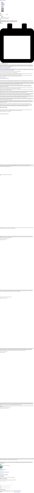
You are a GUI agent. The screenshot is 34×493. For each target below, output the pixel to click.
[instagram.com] (2, 10)
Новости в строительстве (3, 0)
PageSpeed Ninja (18, 492)
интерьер (1, 464)
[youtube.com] (2, 11)
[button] (6, 14)
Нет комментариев (5, 63)
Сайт (0, 488)
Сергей (1, 468)
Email (0, 487)
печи (0, 19)
